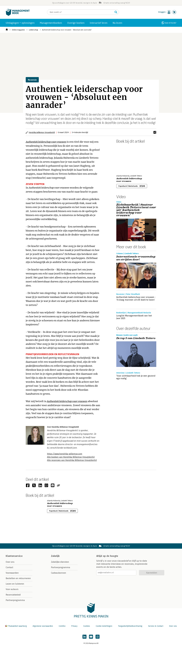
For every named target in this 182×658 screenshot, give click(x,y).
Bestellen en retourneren (18, 578)
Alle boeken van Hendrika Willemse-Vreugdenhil (71, 457)
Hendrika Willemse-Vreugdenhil (42, 132)
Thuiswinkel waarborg (17, 626)
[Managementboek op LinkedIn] (84, 637)
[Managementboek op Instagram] (98, 637)
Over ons (10, 562)
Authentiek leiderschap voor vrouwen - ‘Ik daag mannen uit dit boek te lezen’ (136, 298)
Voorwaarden (12, 573)
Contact (9, 567)
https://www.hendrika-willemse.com (64, 454)
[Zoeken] (116, 12)
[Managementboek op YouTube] (91, 637)
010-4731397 (170, 23)
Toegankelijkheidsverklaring (130, 626)
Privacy (74, 626)
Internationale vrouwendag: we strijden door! (135, 258)
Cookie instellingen (104, 626)
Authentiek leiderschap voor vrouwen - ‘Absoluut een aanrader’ (67, 30)
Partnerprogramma (15, 600)
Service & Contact (155, 626)
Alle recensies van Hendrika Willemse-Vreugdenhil (72, 460)
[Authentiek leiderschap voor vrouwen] (125, 158)
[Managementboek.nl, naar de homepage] (18, 15)
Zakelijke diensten (60, 562)
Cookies (86, 626)
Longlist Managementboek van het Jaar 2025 (134, 317)
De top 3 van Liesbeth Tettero (135, 338)
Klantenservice (14, 556)
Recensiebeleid (13, 594)
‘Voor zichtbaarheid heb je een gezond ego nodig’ (135, 377)
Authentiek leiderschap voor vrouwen (129, 180)
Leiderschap (33, 30)
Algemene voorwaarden (43, 626)
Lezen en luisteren (15, 584)
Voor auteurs (12, 589)
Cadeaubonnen (58, 573)
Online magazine (18, 30)
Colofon (62, 626)
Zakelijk (55, 556)
